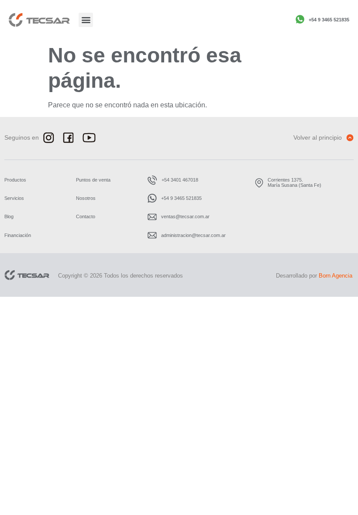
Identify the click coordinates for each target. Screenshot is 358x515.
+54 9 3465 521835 (329, 19)
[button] (86, 20)
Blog (9, 216)
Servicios (14, 198)
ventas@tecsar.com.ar (185, 216)
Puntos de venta (93, 179)
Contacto (85, 216)
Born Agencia (335, 275)
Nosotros (86, 198)
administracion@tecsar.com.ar (193, 235)
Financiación (17, 235)
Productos (15, 179)
